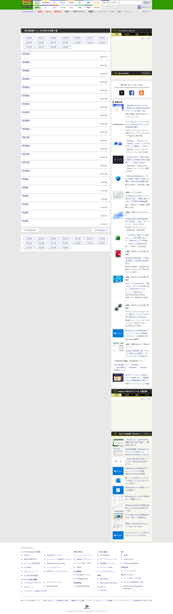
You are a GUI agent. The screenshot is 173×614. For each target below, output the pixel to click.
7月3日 (25, 204)
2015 (78, 42)
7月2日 (25, 212)
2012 (29, 47)
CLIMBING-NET (82, 579)
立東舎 (78, 567)
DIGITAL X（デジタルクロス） (58, 571)
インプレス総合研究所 (32, 563)
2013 (102, 42)
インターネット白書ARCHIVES (35, 591)
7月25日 (26, 87)
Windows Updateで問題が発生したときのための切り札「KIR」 (137, 508)
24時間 (126, 34)
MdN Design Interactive (108, 583)
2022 (78, 38)
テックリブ (101, 587)
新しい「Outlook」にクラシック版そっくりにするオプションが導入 (137, 480)
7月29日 (26, 70)
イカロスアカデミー (107, 571)
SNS (112, 12)
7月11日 (26, 162)
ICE (122, 552)
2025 (41, 38)
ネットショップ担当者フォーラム (59, 559)
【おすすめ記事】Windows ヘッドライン (134, 434)
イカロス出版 (102, 552)
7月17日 (26, 137)
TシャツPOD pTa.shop (132, 578)
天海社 (126, 555)
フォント (128, 12)
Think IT (26, 555)
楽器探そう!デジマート (84, 559)
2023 (65, 38)
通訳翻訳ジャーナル (107, 563)
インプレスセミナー (54, 567)
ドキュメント (102, 12)
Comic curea (128, 559)
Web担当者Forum (30, 559)
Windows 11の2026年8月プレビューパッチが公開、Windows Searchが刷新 (136, 471)
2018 (41, 42)
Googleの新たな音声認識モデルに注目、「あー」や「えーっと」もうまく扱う (137, 221)
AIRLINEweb (104, 555)
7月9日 (25, 179)
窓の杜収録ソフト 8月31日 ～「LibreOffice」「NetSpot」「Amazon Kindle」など (130, 367)
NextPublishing (52, 586)
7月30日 (26, 62)
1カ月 (147, 34)
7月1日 (25, 221)
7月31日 (26, 54)
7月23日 (26, 104)
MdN (99, 575)
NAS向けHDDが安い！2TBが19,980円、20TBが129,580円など (137, 260)
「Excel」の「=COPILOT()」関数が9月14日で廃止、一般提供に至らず (137, 442)
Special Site (123, 73)
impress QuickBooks (131, 563)
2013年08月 (100, 230)
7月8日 (25, 187)
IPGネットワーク (127, 575)
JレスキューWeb (106, 567)
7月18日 (26, 129)
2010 (53, 47)
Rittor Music (78, 552)
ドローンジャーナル (31, 571)
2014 (90, 42)
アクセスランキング (126, 31)
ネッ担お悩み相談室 (31, 575)
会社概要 (109, 600)
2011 (41, 47)
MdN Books (104, 579)
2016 (65, 42)
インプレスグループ (123, 600)
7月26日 (26, 79)
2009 (65, 47)
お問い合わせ (48, 600)
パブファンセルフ (130, 571)
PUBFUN (124, 567)
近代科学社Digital (82, 586)
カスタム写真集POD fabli (133, 582)
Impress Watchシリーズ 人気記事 (132, 391)
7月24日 (26, 95)
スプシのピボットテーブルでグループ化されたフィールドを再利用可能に (137, 124)
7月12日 (26, 154)
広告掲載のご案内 (62, 600)
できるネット (28, 587)
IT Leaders (27, 567)
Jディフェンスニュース (108, 559)
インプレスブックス (54, 582)
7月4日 (25, 196)
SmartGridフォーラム (54, 555)
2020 (102, 38)
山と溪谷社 (78, 571)
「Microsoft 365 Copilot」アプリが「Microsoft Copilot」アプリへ (137, 461)
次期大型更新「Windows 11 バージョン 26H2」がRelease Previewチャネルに (137, 452)
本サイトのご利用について (30, 600)
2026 (29, 38)
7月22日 (26, 112)
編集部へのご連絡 (77, 600)
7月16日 (26, 146)
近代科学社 (78, 583)
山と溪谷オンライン (83, 575)
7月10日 (26, 171)
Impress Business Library (56, 563)
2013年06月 (31, 230)
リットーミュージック (84, 555)
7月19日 (26, 121)
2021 (90, 38)
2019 (29, 42)
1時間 (116, 34)
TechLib (103, 590)
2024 (53, 38)
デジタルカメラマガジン (32, 583)
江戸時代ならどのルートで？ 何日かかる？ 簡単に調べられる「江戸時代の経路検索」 (138, 198)
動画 (119, 12)
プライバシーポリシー (95, 600)
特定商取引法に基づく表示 (142, 600)
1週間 (137, 34)
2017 (53, 42)
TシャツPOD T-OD (83, 563)
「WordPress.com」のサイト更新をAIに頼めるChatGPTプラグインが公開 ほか (137, 108)
